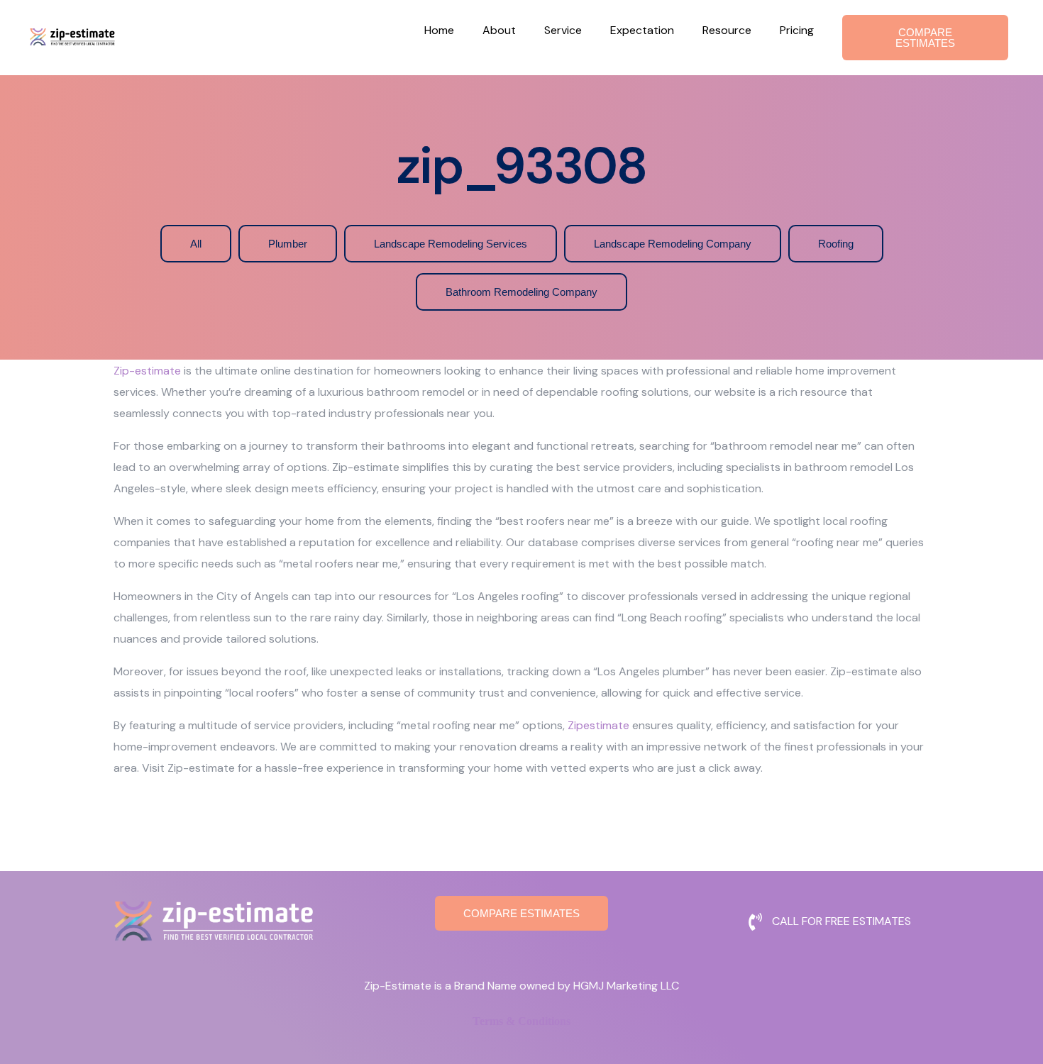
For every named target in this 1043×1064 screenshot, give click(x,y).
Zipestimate (598, 725)
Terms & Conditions (521, 1021)
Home (439, 30)
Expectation (642, 30)
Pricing (797, 30)
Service (563, 30)
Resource (726, 30)
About (499, 30)
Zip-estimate (147, 370)
